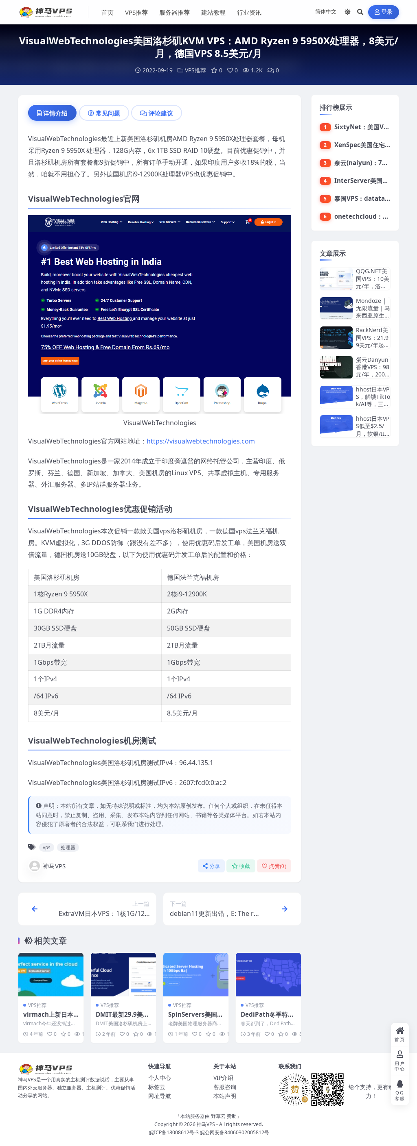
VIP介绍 (223, 1077)
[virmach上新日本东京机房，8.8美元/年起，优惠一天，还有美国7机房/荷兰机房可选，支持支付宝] (50, 974)
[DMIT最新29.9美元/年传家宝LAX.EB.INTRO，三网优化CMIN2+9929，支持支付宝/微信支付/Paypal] (123, 974)
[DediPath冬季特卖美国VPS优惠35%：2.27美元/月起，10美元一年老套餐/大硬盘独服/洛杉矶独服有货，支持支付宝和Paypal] (268, 974)
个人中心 (159, 1077)
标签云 (156, 1087)
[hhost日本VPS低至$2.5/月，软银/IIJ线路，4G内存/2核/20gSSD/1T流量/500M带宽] (336, 426)
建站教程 (213, 12)
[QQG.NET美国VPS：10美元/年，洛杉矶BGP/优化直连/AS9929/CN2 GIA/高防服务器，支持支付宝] (336, 278)
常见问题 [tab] (108, 113)
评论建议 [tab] (161, 113)
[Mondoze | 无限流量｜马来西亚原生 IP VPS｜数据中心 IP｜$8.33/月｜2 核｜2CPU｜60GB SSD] (336, 308)
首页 (107, 12)
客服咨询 (224, 1087)
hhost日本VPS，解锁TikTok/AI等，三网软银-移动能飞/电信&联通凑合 (373, 407)
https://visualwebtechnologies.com (201, 441)
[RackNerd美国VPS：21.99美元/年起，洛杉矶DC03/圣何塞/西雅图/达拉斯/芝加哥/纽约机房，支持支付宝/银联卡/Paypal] (336, 337)
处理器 (68, 847)
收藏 (244, 866)
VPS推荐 (136, 12)
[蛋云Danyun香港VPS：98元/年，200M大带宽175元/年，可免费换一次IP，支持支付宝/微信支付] (336, 367)
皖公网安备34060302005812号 (234, 1132)
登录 (387, 12)
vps (46, 847)
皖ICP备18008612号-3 (174, 1132)
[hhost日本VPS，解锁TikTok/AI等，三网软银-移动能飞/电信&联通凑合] (336, 397)
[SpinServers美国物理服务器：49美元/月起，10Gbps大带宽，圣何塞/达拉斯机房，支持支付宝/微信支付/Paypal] (195, 974)
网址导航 (159, 1096)
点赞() (277, 866)
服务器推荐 (174, 12)
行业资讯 (249, 12)
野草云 (218, 1116)
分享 (214, 866)
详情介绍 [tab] (55, 113)
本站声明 (224, 1096)
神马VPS (54, 866)
